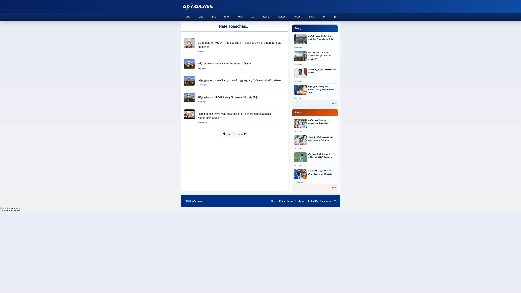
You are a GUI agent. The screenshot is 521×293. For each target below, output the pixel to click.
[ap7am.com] (198, 7)
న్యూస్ (201, 17)
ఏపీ (252, 17)
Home (187, 17)
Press (297, 17)
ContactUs (312, 201)
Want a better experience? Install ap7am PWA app (10, 209)
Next (240, 134)
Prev (228, 134)
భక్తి (335, 17)
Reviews (282, 17)
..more (333, 103)
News (226, 17)
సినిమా (240, 17)
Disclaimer (300, 201)
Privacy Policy (286, 201)
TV (324, 17)
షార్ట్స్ (214, 17)
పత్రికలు (311, 17)
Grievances (325, 201)
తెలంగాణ (265, 17)
